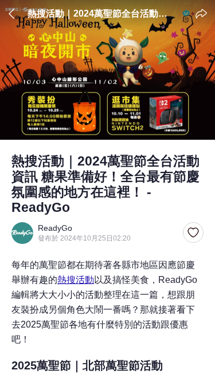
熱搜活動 (75, 280)
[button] (193, 233)
